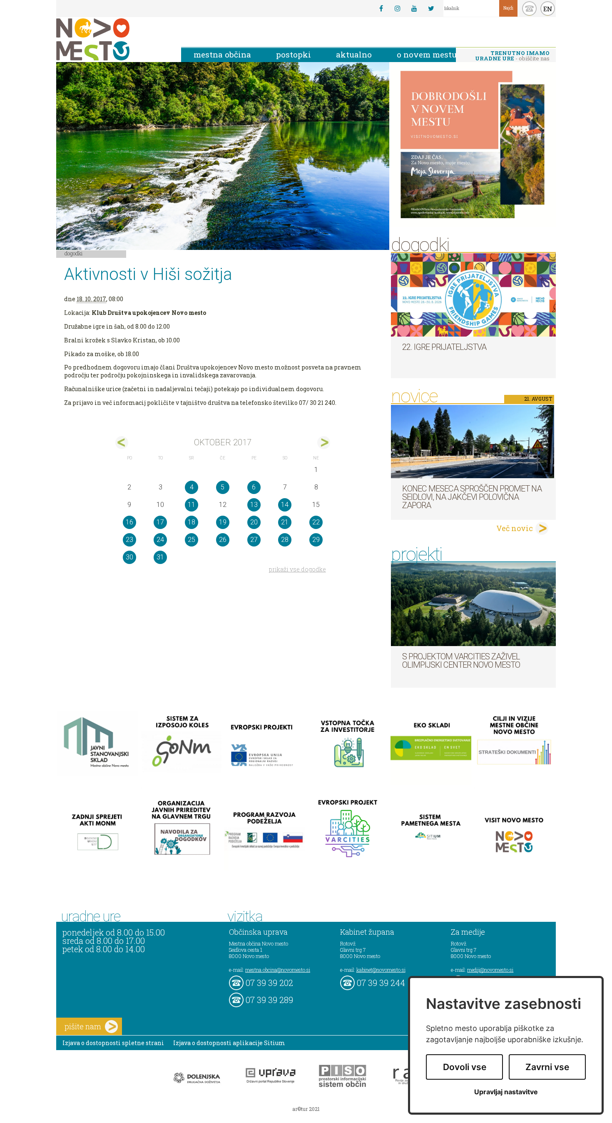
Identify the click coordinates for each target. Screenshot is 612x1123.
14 (285, 505)
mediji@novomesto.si (490, 969)
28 (285, 540)
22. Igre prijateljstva (444, 347)
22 (316, 522)
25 (191, 540)
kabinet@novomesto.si (381, 969)
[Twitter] (431, 8)
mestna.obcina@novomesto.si (277, 969)
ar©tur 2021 (306, 1109)
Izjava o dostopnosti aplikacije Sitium (229, 1043)
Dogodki (74, 253)
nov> (323, 442)
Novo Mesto (112, 39)
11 (191, 505)
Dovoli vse (464, 1067)
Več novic (514, 528)
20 (254, 522)
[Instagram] (397, 8)
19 (222, 522)
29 (316, 540)
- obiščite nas (512, 55)
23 (129, 540)
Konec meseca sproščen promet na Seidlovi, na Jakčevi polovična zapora (472, 497)
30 (129, 557)
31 (160, 557)
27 (254, 540)
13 (254, 505)
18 (191, 522)
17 (160, 522)
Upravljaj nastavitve (506, 1092)
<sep (121, 442)
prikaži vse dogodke (297, 569)
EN (547, 9)
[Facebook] (381, 8)
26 (222, 540)
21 (285, 522)
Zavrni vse (547, 1067)
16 (129, 522)
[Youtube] (414, 8)
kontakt (529, 8)
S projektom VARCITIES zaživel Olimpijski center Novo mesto (461, 660)
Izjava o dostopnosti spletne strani (113, 1043)
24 (160, 540)
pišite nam (83, 1026)
